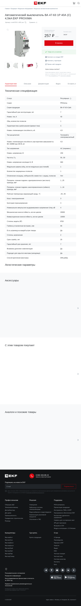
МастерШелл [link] (9, 543)
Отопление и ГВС (35, 519)
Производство (58, 540)
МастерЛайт (9, 551)
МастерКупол (9, 545)
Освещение (33, 504)
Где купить (33, 533)
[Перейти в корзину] (74, 3)
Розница (7, 521)
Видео (56, 548)
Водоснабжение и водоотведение (40, 512)
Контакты (57, 562)
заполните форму (65, 75)
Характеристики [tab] (11, 84)
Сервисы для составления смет (64, 520)
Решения (32, 500)
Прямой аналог (10, 419)
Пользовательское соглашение (15, 573)
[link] (46, 570)
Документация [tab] (43, 84)
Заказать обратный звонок (43, 477)
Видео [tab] (58, 84)
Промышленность (10, 515)
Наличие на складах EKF (55, 57)
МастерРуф (9, 553)
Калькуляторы (10, 533)
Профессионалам (11, 500)
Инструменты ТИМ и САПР (62, 510)
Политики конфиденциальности (35, 492)
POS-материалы (59, 504)
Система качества (60, 559)
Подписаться (69, 486)
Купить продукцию (35, 537)
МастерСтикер (9, 556)
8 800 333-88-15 (42, 475)
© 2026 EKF (8, 599)
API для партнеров (60, 523)
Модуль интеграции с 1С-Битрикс (65, 528)
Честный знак (58, 556)
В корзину (21, 327)
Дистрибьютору (10, 510)
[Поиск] (78, 3)
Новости (56, 545)
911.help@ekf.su (53, 75)
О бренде (57, 537)
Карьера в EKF (59, 543)
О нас (56, 533)
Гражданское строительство (14, 518)
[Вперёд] (78, 308)
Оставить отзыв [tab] (73, 84)
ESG (55, 551)
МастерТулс (9, 540)
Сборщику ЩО (9, 504)
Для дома (8, 513)
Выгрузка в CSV (59, 525)
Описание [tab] (27, 84)
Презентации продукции (62, 507)
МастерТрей (9, 548)
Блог (55, 564)
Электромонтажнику (11, 507)
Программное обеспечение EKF (64, 513)
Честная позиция (59, 553)
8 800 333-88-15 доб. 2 (61, 74)
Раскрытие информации (13, 575)
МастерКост (9, 537)
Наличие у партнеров (54, 60)
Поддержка (58, 500)
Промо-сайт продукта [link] (54, 64)
